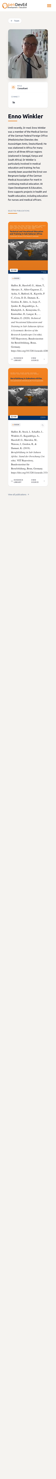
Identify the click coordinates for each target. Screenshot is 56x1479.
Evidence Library (18, 359)
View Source (35, 359)
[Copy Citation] (42, 279)
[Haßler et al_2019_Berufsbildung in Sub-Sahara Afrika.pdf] (28, 394)
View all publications (17, 494)
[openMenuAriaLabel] (49, 5)
